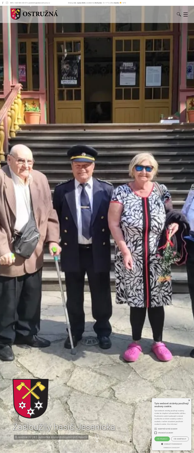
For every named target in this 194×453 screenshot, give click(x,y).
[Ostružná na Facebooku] (2, 2)
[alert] (171, 424)
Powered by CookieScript (172, 448)
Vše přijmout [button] (162, 439)
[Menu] (185, 14)
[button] (97, 438)
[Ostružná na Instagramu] (7, 2)
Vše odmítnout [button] (180, 439)
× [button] (189, 400)
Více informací (172, 424)
